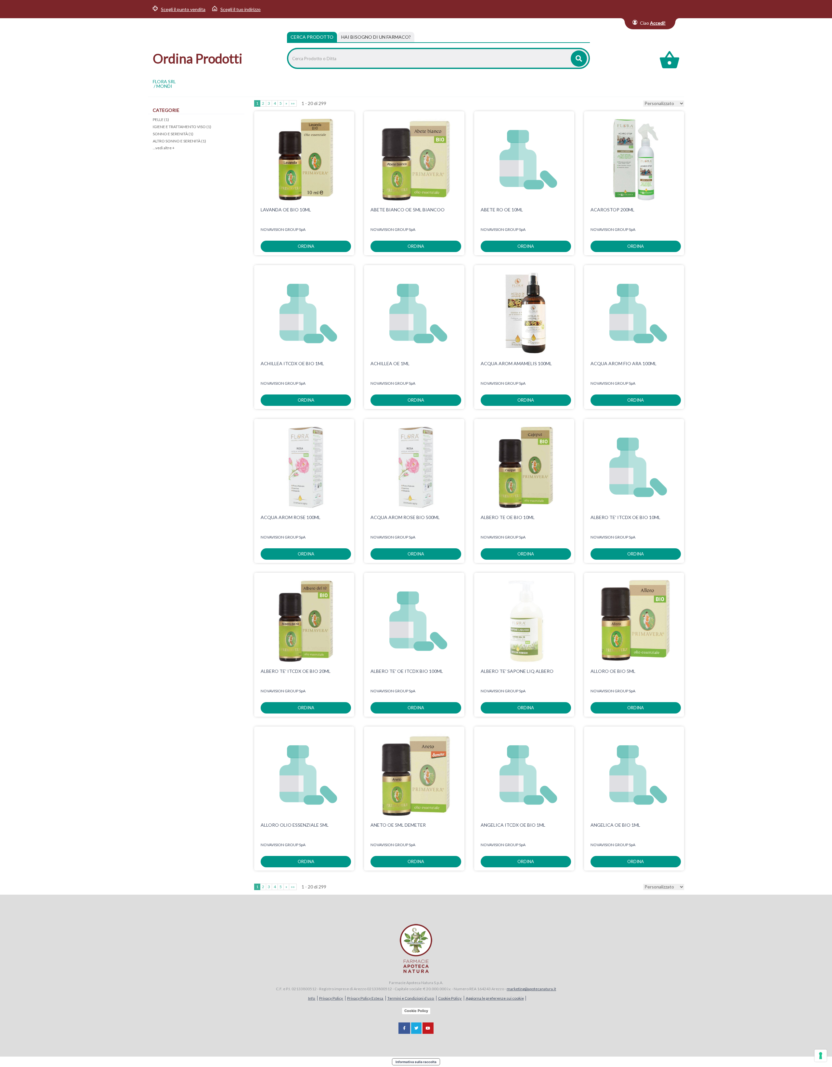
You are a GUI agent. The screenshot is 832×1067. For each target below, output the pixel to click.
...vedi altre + (164, 147)
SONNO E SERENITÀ (173, 133)
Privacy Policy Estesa (365, 998)
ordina (306, 246)
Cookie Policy (450, 998)
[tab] (376, 37)
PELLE (161, 119)
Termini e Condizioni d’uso (411, 998)
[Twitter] (416, 1028)
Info (312, 998)
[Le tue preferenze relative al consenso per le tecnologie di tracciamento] (820, 1055)
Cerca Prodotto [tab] (312, 37)
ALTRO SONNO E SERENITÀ (179, 141)
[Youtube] (428, 1028)
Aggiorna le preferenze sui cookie (495, 998)
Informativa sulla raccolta (416, 1062)
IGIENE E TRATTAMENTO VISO (182, 126)
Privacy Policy (331, 998)
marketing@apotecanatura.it (531, 988)
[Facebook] (404, 1028)
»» (293, 103)
